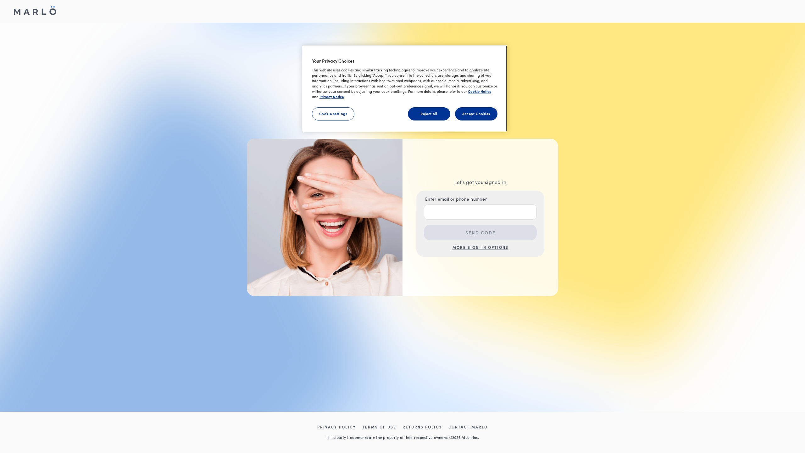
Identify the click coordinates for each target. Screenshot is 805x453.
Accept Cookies (476, 113)
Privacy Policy (336, 426)
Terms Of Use (379, 426)
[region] (405, 88)
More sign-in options (480, 247)
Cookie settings (333, 113)
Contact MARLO (468, 426)
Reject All (428, 113)
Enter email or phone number (456, 199)
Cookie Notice (479, 91)
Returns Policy (422, 426)
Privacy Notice (331, 96)
